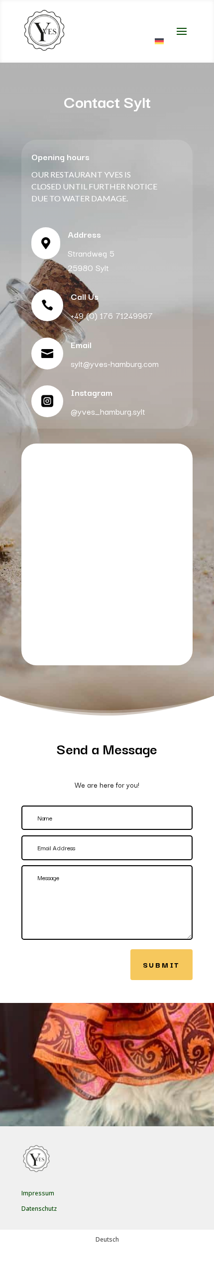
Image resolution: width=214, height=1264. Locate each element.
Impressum (37, 1193)
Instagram (91, 392)
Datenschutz (39, 1208)
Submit (161, 964)
